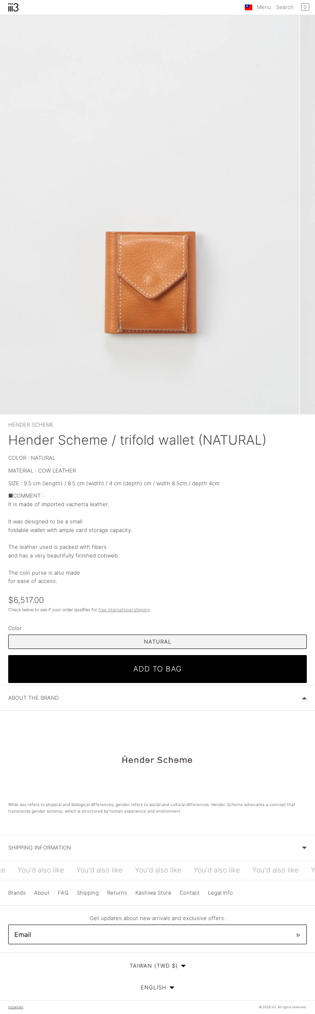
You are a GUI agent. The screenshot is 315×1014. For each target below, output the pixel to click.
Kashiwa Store (153, 892)
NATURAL (157, 641)
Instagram (15, 1007)
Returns (117, 892)
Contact (190, 892)
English (154, 987)
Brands (17, 892)
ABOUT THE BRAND (33, 697)
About (42, 892)
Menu (264, 7)
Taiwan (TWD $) (154, 965)
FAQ (63, 892)
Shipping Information (39, 847)
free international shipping (124, 609)
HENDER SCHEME (31, 424)
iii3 (274, 1007)
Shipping (88, 892)
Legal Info (220, 892)
